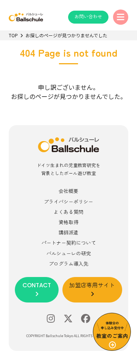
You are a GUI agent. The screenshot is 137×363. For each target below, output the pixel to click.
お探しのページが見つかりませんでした (66, 35)
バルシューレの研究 (68, 253)
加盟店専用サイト (92, 285)
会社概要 (68, 190)
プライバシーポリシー (68, 201)
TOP (13, 35)
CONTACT (36, 285)
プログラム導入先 (68, 263)
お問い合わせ (88, 16)
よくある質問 (68, 211)
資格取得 (68, 222)
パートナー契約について (68, 242)
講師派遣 (68, 232)
